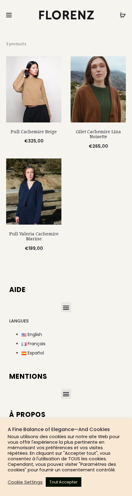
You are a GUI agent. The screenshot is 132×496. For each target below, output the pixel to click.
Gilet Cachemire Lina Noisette (98, 134)
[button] (66, 307)
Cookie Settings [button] (25, 482)
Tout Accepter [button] (63, 482)
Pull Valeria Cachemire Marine (34, 236)
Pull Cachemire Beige (34, 131)
